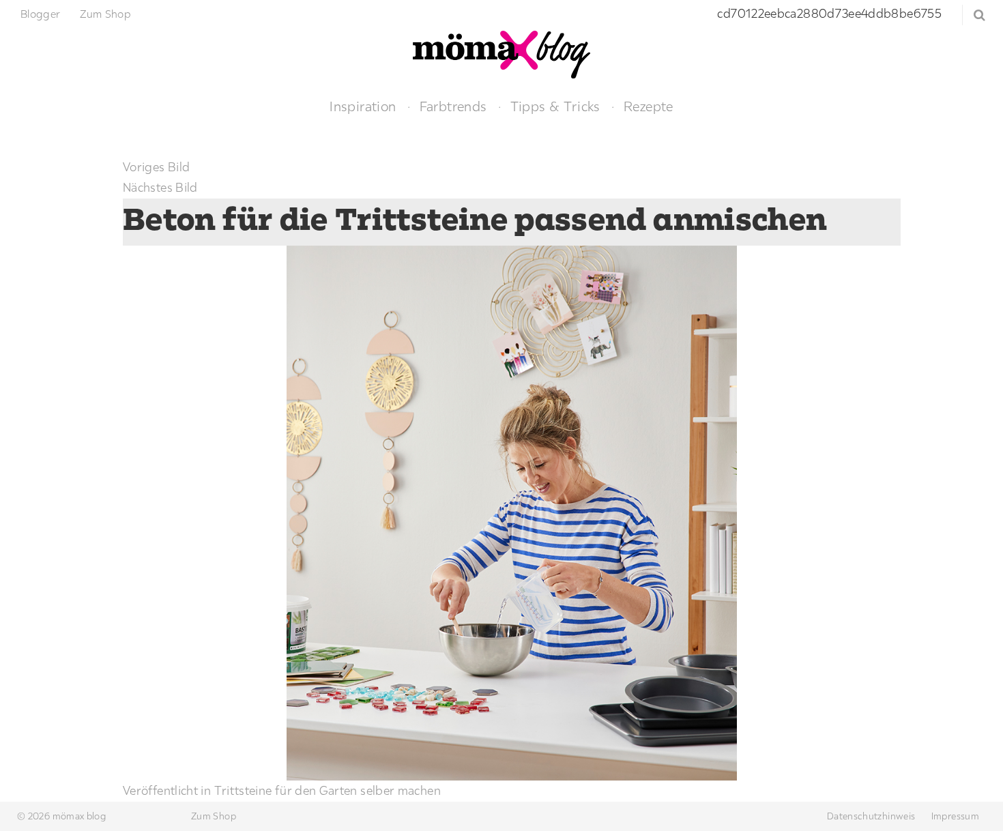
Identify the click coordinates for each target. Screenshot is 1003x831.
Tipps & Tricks (555, 106)
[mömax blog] (501, 53)
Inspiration (363, 106)
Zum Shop (105, 13)
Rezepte (648, 106)
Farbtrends (453, 106)
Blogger (40, 13)
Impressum (955, 816)
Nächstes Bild (160, 187)
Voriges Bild (156, 167)
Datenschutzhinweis (871, 816)
